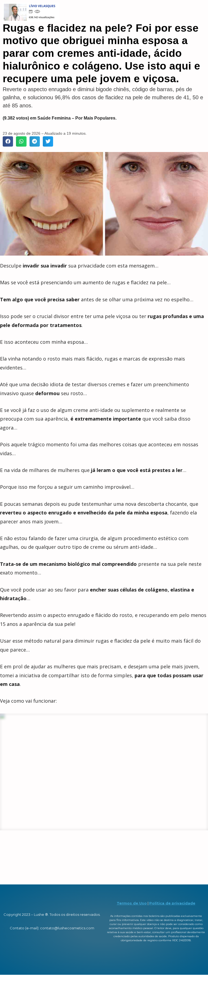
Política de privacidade (172, 903)
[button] (8, 141)
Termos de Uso (132, 903)
